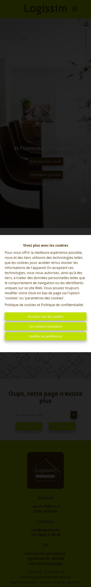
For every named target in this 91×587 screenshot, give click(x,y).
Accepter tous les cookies (45, 316)
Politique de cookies (20, 304)
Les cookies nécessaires (45, 326)
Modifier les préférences (45, 336)
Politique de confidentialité (62, 304)
